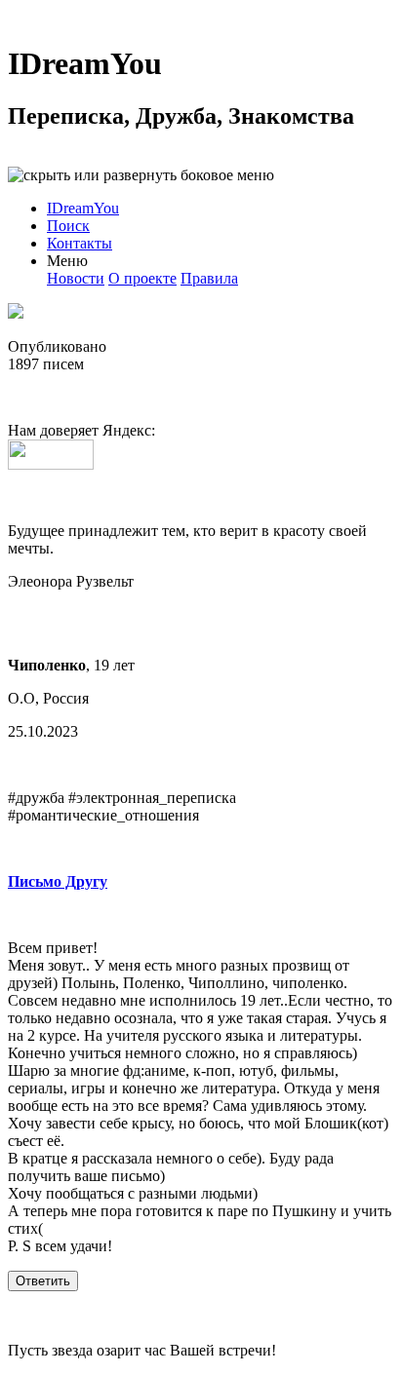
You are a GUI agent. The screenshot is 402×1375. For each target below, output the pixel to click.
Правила (209, 278)
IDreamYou (85, 63)
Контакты (79, 243)
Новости (75, 278)
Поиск (68, 225)
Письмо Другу (57, 881)
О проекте (142, 278)
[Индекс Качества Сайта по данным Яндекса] (51, 464)
